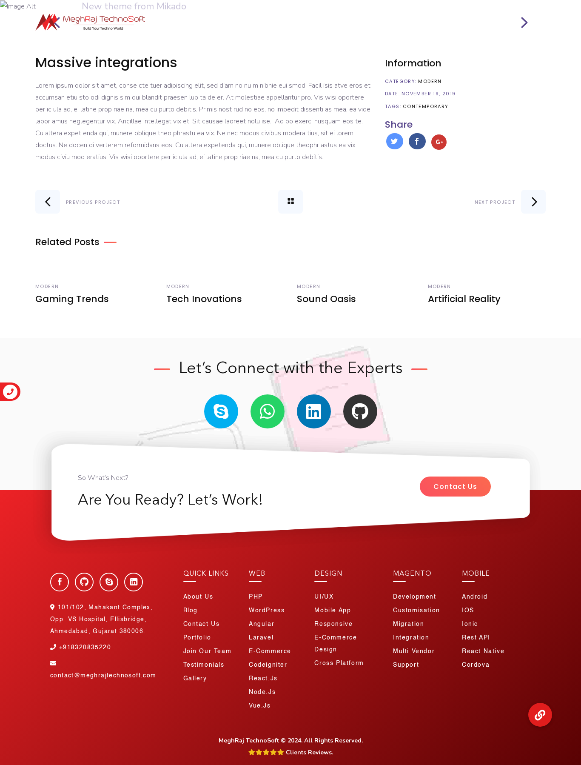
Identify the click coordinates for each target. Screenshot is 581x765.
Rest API (476, 638)
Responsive (333, 624)
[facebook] (59, 582)
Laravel (261, 638)
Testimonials (204, 665)
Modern (429, 81)
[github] (360, 411)
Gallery (195, 679)
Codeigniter (268, 665)
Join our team (207, 651)
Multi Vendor (414, 651)
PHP (256, 597)
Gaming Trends (72, 298)
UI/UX (323, 597)
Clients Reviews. (308, 752)
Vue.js (260, 706)
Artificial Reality (464, 298)
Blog (406, 26)
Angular (261, 624)
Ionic (470, 624)
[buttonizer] (540, 715)
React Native (483, 651)
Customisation (416, 611)
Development (414, 597)
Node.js (262, 692)
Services (234, 26)
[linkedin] (314, 411)
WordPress (267, 611)
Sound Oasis (326, 298)
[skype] (221, 411)
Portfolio (288, 26)
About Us (188, 26)
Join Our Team (518, 8)
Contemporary (426, 106)
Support (406, 665)
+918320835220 (454, 8)
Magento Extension (350, 26)
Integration (411, 638)
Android (474, 597)
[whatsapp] (268, 411)
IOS (468, 611)
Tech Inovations (204, 298)
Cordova (476, 665)
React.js (263, 679)
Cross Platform (339, 663)
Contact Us (455, 486)
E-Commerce (270, 651)
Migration (408, 624)
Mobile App (332, 611)
